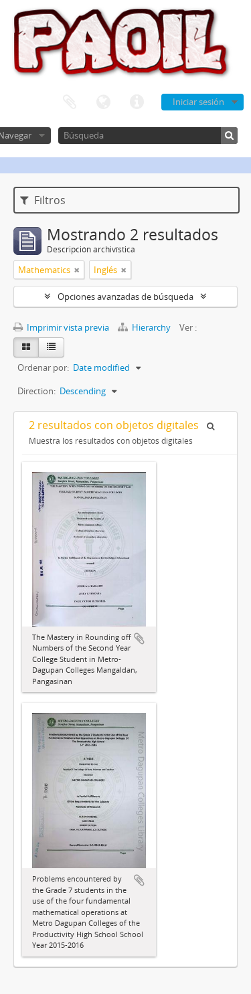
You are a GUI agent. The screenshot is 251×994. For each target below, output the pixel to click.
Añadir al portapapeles (139, 638)
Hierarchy (151, 327)
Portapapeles (69, 102)
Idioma (103, 102)
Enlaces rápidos (136, 102)
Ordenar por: (43, 367)
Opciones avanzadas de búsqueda (125, 297)
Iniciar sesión (198, 102)
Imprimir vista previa (67, 327)
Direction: (36, 391)
